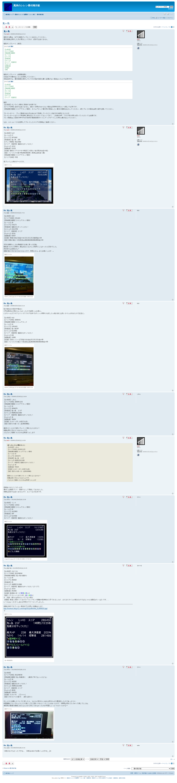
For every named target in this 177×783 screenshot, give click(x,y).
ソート (87, 759)
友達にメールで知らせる (168, 14)
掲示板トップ (10, 14)
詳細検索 (170, 9)
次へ (171, 759)
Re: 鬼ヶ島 (8, 127)
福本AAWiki (122, 778)
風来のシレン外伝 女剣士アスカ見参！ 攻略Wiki (105, 778)
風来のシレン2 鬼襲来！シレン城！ (25, 14)
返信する (5, 26)
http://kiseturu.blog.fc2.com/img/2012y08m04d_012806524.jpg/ (25, 608)
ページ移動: (127, 768)
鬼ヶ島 (6, 23)
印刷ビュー (164, 14)
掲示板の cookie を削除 (149, 773)
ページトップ (172, 124)
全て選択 (10, 46)
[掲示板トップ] (8, 6)
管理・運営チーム (135, 773)
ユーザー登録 (161, 18)
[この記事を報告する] (123, 31)
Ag (59, 778)
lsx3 (8, 34)
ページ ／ (166, 27)
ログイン (170, 18)
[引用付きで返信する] (129, 31)
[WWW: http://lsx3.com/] (138, 48)
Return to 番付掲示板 (10, 768)
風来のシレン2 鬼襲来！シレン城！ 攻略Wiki (79, 778)
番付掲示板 (40, 14)
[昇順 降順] (104, 759)
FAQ (153, 18)
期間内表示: (67, 759)
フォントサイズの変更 (171, 14)
